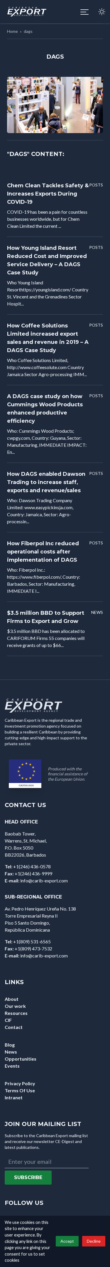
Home (12, 31)
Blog (10, 1044)
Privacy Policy (20, 1083)
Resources (16, 1013)
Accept (67, 1241)
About (11, 999)
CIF (8, 1020)
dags (28, 31)
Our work (15, 1006)
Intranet (14, 1097)
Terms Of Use (20, 1090)
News (11, 1051)
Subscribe (28, 1177)
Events (12, 1066)
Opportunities (20, 1059)
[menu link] (84, 12)
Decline (94, 1241)
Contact (14, 1027)
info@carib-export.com (44, 880)
